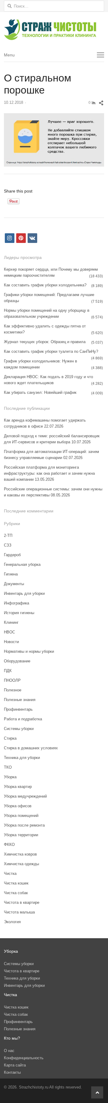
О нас (9, 1050)
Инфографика (16, 603)
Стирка (10, 738)
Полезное (12, 690)
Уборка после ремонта (24, 825)
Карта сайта (15, 1065)
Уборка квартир (18, 786)
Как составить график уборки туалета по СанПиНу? (51, 351)
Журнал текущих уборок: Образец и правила (45, 342)
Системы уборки (19, 728)
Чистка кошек (16, 883)
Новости (11, 641)
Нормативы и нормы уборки (29, 651)
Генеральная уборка (22, 564)
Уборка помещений (21, 815)
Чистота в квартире (21, 902)
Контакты (12, 1072)
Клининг (11, 622)
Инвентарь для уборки (24, 593)
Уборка (10, 777)
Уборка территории (21, 835)
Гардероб (12, 555)
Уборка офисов (18, 806)
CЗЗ (7, 545)
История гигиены (19, 612)
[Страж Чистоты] (54, 29)
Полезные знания (19, 699)
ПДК (8, 670)
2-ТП (8, 535)
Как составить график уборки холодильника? (45, 285)
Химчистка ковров (20, 854)
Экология (12, 922)
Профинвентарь (18, 709)
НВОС (9, 632)
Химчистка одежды (21, 864)
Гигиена (11, 574)
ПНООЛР (12, 680)
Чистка (10, 873)
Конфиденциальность (24, 1058)
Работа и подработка (23, 719)
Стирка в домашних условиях (31, 748)
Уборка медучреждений (25, 796)
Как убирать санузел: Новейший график (40, 392)
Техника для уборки (22, 757)
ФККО (9, 844)
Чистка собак (16, 893)
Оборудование (17, 661)
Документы (14, 584)
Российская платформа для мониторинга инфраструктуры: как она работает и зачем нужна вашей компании (49, 473)
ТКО (8, 767)
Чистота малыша (19, 912)
